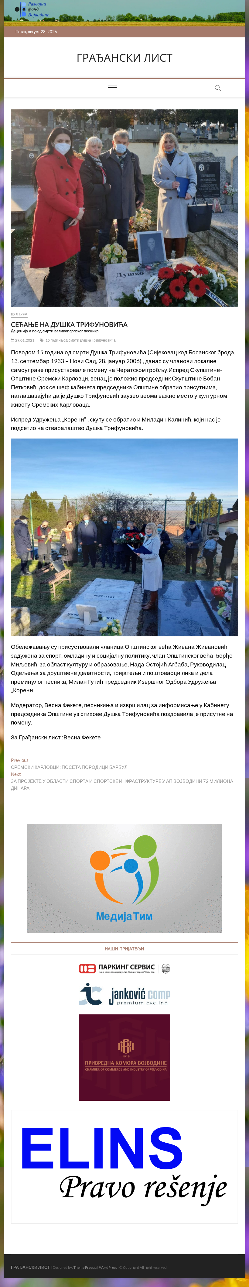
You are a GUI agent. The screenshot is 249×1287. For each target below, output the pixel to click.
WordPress (108, 1267)
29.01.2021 (24, 340)
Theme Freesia (85, 1267)
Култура (19, 314)
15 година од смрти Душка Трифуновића (81, 340)
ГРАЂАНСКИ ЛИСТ (124, 57)
